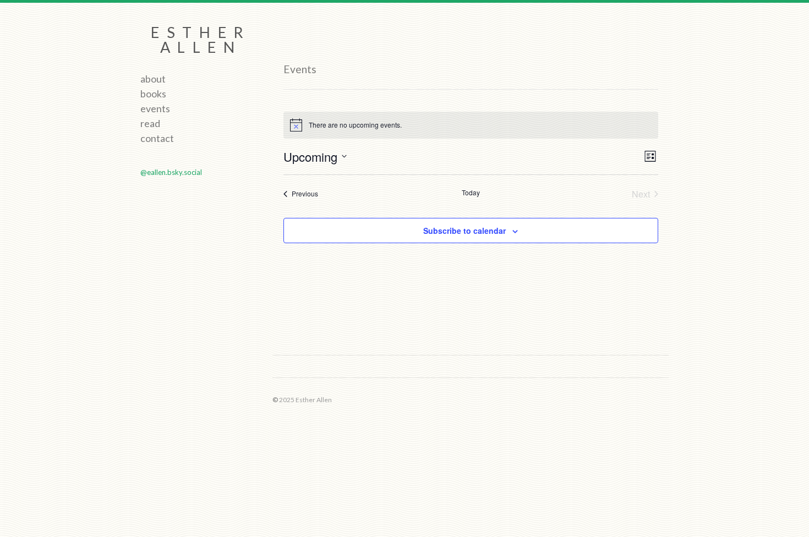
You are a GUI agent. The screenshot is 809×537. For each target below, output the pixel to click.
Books (153, 93)
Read (150, 123)
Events (155, 108)
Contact (157, 138)
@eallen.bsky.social (171, 172)
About (153, 79)
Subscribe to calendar (464, 230)
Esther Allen (201, 39)
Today (471, 192)
